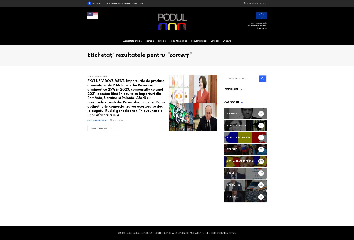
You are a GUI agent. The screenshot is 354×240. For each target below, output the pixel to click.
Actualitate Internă (132, 41)
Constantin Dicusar (97, 120)
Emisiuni (227, 41)
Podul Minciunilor (178, 41)
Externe (162, 41)
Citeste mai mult (100, 128)
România (150, 41)
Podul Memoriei (199, 41)
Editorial (215, 41)
